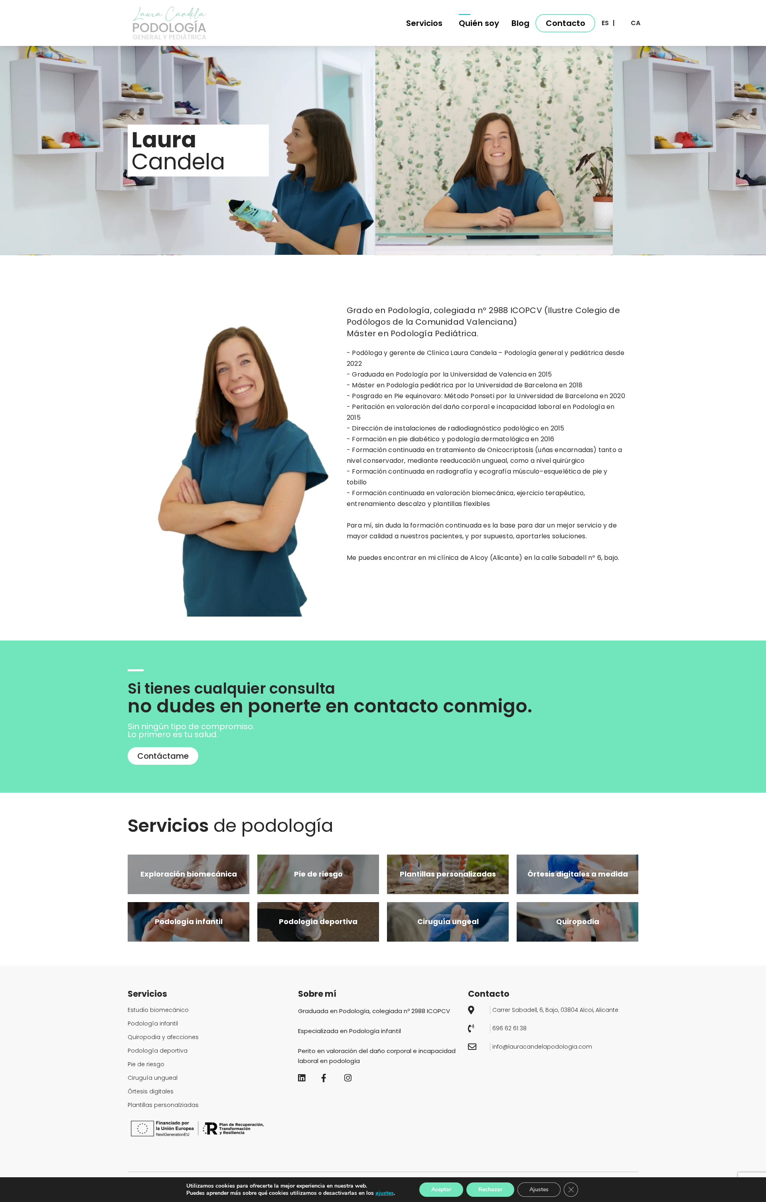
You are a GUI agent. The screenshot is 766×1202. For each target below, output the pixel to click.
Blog (520, 23)
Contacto (565, 23)
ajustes (384, 1193)
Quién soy (479, 23)
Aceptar (441, 1189)
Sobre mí (317, 994)
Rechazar (490, 1189)
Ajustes (539, 1189)
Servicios (424, 23)
